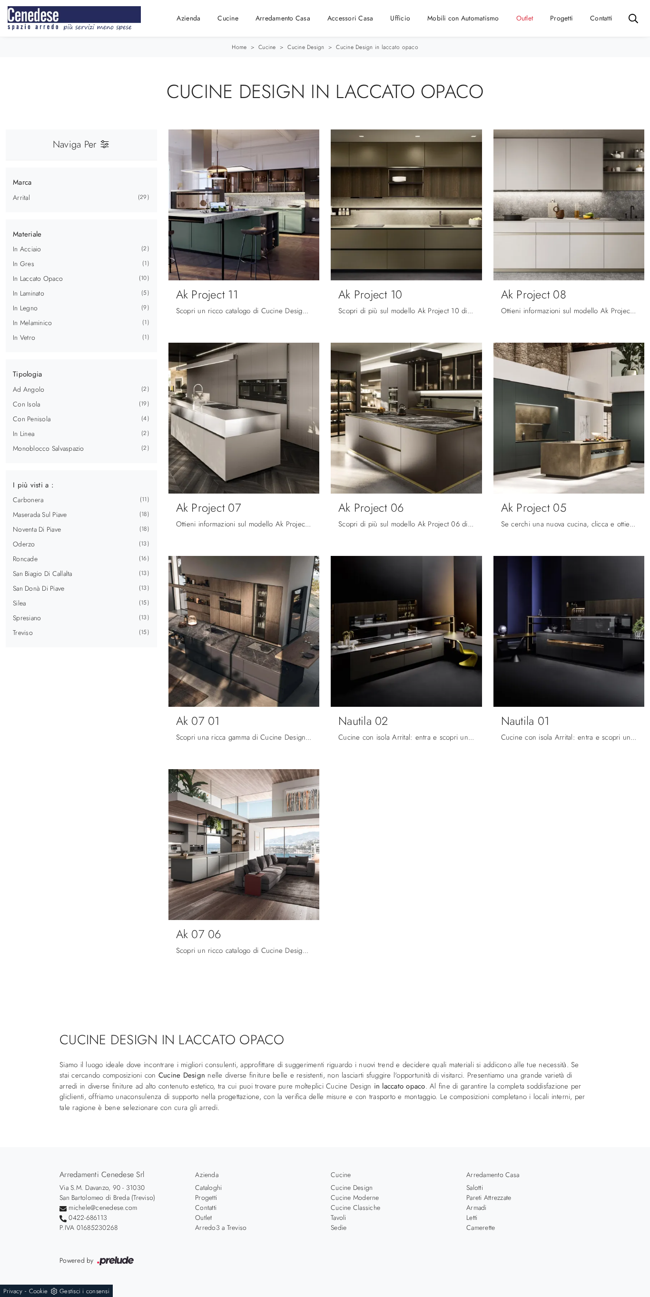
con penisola (31, 419)
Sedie (338, 1227)
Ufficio (400, 18)
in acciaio (27, 249)
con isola (26, 404)
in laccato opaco (38, 278)
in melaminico (32, 322)
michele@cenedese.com (103, 1207)
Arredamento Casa (283, 18)
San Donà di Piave (38, 588)
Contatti (601, 18)
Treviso (23, 632)
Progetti (561, 18)
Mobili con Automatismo (463, 18)
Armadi (476, 1207)
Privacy (12, 1291)
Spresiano (27, 618)
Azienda (189, 18)
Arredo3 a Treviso (220, 1227)
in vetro (24, 337)
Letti (471, 1217)
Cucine (227, 18)
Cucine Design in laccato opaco (377, 47)
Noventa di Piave (37, 529)
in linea (23, 433)
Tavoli (338, 1217)
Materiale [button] (27, 234)
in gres (23, 263)
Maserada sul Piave (40, 514)
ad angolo (28, 389)
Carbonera (28, 500)
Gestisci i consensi (84, 1291)
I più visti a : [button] (33, 485)
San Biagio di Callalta (42, 573)
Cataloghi (208, 1187)
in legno (25, 308)
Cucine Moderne (355, 1197)
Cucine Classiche (355, 1207)
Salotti (474, 1187)
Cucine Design (305, 47)
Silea (19, 603)
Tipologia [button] (27, 374)
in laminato (28, 293)
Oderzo (24, 544)
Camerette (480, 1227)
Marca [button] (22, 182)
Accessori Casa (350, 18)
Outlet (524, 18)
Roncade (25, 559)
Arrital (21, 197)
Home (239, 47)
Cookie (38, 1291)
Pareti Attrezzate (488, 1197)
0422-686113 (88, 1217)
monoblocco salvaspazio (48, 448)
